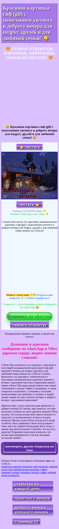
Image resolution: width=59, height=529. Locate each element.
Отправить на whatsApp (29, 316)
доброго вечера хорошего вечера (31, 509)
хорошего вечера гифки (34, 472)
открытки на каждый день (27, 486)
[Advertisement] (29, 92)
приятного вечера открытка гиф (19, 466)
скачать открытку (29, 325)
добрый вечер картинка (26, 469)
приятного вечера (32, 498)
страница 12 (26, 521)
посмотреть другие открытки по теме (29, 448)
